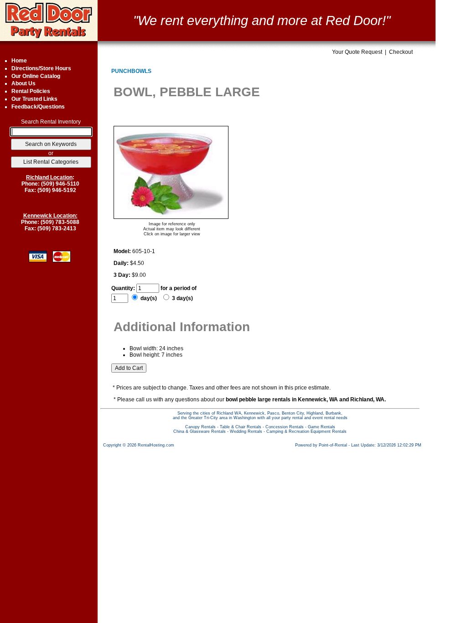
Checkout (401, 52)
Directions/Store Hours (41, 68)
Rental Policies (30, 91)
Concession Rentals (284, 427)
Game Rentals (321, 427)
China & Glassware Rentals (199, 431)
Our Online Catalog (35, 76)
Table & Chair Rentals (240, 427)
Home (19, 60)
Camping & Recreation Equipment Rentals (306, 431)
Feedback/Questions (38, 107)
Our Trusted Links (34, 99)
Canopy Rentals (200, 427)
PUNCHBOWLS (131, 71)
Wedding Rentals (246, 431)
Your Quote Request (357, 52)
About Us (23, 83)
